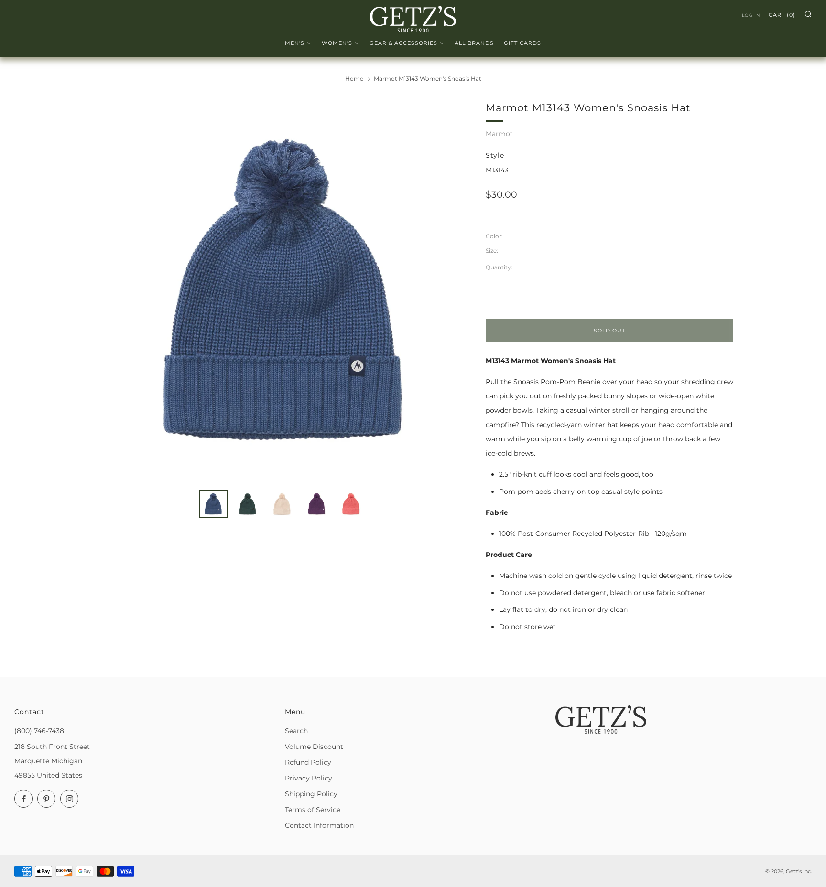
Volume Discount (314, 746)
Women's (337, 43)
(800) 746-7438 (39, 731)
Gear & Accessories (403, 43)
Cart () (782, 14)
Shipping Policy (311, 794)
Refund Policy (308, 762)
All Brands (474, 43)
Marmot (499, 133)
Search (296, 731)
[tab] (213, 504)
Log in (751, 15)
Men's (294, 43)
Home (354, 78)
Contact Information (319, 825)
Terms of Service (312, 809)
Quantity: (499, 267)
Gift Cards (522, 43)
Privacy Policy (308, 778)
